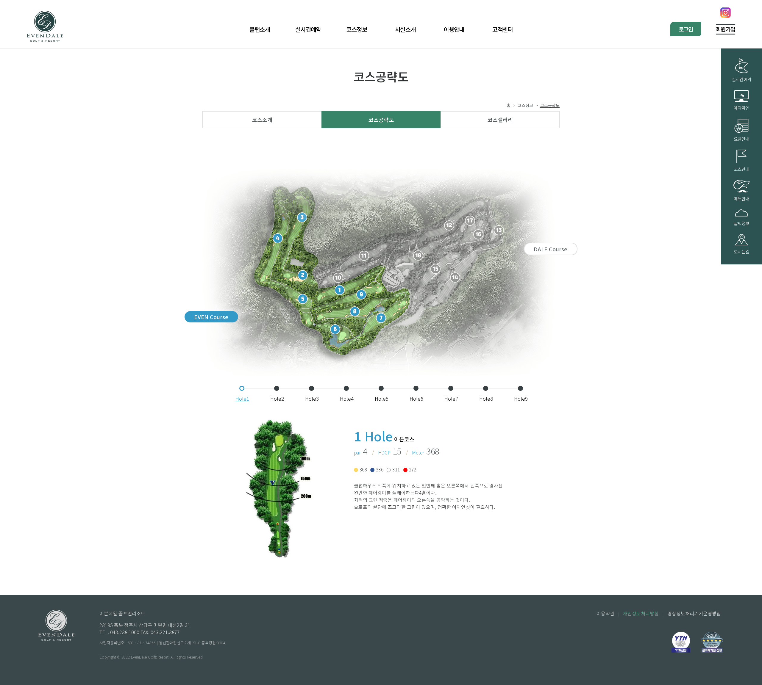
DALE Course (550, 249)
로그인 (686, 29)
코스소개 (262, 119)
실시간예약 (308, 29)
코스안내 (741, 169)
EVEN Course (211, 317)
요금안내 (741, 139)
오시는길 (741, 251)
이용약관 (605, 613)
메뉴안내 (741, 198)
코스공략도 (381, 119)
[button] (241, 388)
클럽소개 (259, 29)
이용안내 (454, 29)
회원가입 (725, 29)
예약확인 (741, 108)
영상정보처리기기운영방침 (694, 613)
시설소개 (405, 29)
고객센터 (502, 29)
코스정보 (356, 29)
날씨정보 (741, 223)
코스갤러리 (500, 119)
